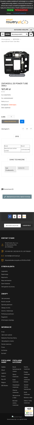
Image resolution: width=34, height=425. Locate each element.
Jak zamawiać (5, 298)
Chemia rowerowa (15, 391)
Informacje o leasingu (7, 320)
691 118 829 (27, 251)
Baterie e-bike (28, 397)
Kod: (2, 95)
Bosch (7, 101)
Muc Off (3, 379)
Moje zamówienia (6, 280)
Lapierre (3, 373)
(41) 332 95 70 (18, 251)
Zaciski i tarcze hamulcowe (27, 387)
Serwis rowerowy (6, 344)
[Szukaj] (26, 34)
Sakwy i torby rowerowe (28, 402)
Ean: (2, 98)
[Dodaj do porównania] (22, 121)
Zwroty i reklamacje (7, 311)
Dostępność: (5, 105)
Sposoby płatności (6, 304)
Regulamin (4, 317)
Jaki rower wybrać (6, 335)
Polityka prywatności (21, 10)
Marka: (3, 101)
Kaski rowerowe (15, 381)
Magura (3, 382)
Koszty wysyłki (5, 301)
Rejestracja (4, 274)
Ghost (3, 370)
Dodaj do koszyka (10, 121)
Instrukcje (4, 350)
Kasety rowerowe (27, 368)
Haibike (3, 367)
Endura (3, 376)
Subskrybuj (27, 225)
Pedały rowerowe (27, 373)
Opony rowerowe (15, 375)
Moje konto (4, 277)
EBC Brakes (4, 385)
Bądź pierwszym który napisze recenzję (17, 197)
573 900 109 (9, 251)
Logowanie (4, 271)
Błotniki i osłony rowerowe (15, 403)
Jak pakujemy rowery (7, 341)
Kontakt (3, 353)
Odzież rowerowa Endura (27, 380)
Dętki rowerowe (27, 393)
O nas (3, 332)
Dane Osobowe (5, 283)
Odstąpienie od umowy (8, 287)
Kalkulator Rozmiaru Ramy (9, 338)
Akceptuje (10, 10)
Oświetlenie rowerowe (16, 386)
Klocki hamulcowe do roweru (17, 369)
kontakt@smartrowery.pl (12, 256)
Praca (3, 347)
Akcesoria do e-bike (16, 396)
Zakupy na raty (5, 308)
